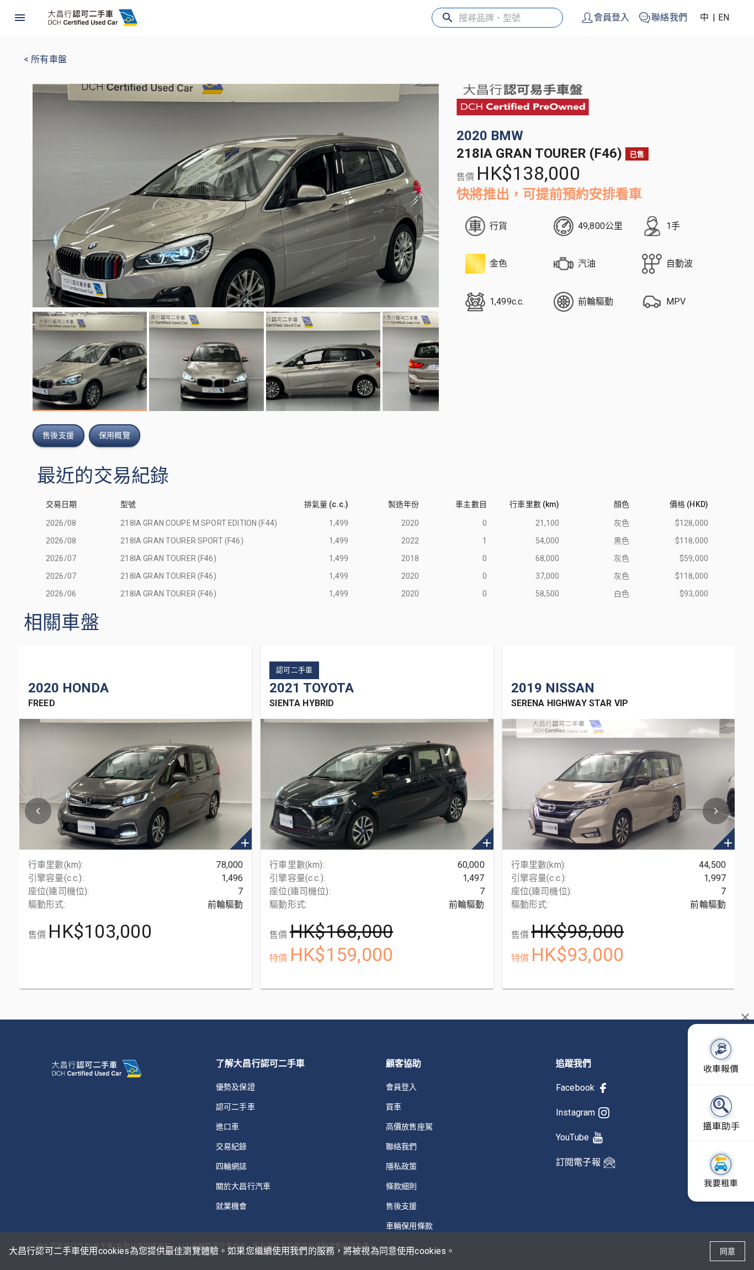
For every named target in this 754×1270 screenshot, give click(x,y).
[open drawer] (20, 17)
